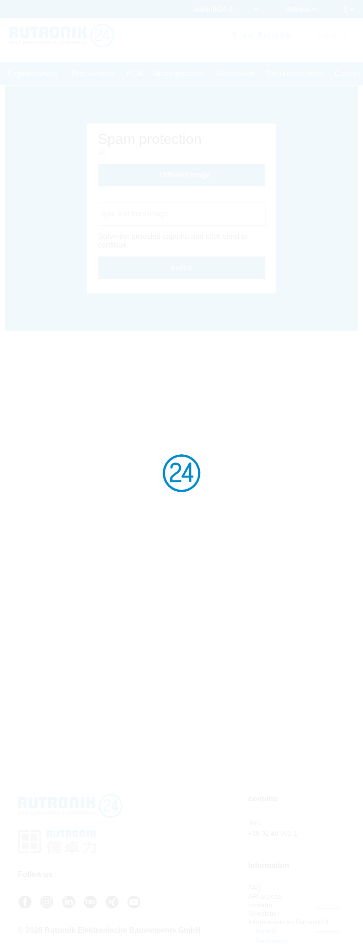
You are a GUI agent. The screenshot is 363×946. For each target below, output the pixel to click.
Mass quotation (179, 74)
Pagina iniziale (32, 74)
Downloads (235, 74)
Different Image (184, 175)
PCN (134, 74)
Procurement (93, 74)
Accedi (264, 931)
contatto (260, 905)
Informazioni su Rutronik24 (288, 922)
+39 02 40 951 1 (272, 833)
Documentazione (294, 74)
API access (264, 896)
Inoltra (181, 268)
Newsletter (264, 913)
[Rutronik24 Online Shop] (61, 35)
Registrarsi (271, 941)
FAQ (254, 888)
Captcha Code (122, 198)
